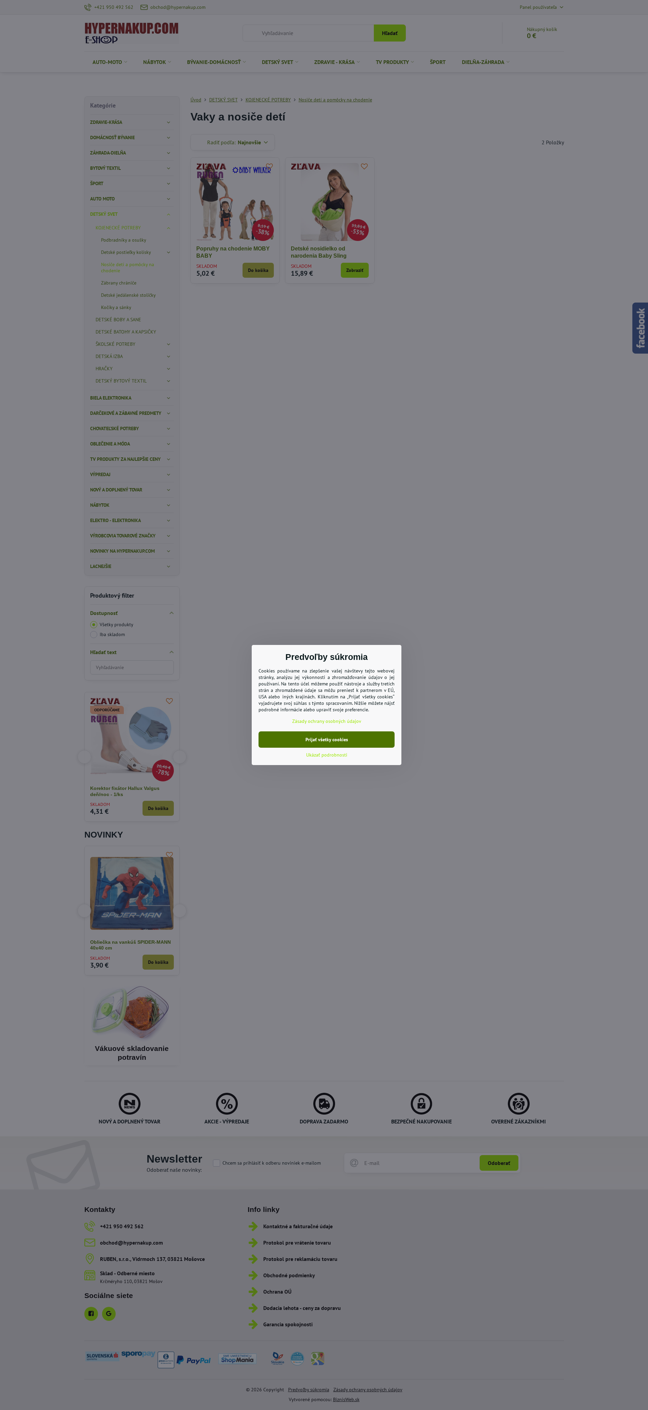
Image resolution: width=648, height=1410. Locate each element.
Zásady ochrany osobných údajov (326, 721)
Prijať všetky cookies (326, 739)
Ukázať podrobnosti (326, 755)
